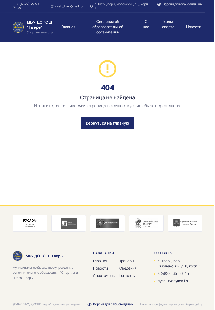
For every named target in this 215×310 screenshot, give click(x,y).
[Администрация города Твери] (185, 223)
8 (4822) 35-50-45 (28, 6)
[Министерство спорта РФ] (107, 223)
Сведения (128, 268)
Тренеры (126, 260)
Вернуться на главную (107, 123)
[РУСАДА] (30, 223)
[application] (107, 155)
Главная (100, 260)
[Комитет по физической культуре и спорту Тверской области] (68, 223)
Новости (100, 268)
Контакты (127, 275)
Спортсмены (104, 275)
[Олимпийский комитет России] (146, 223)
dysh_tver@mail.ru (69, 6)
